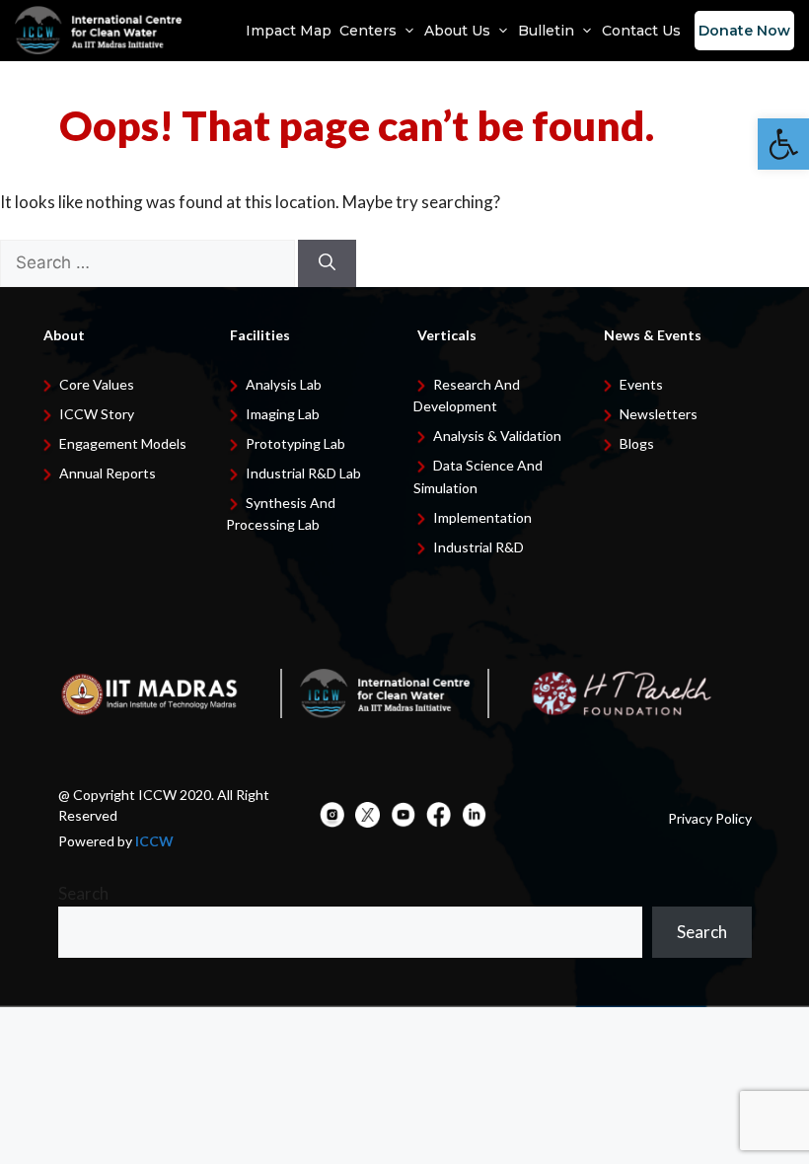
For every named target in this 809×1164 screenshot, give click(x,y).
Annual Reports (107, 473)
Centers (368, 30)
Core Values (96, 384)
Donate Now (744, 30)
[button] (783, 144)
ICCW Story (96, 413)
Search (83, 893)
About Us (457, 30)
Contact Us (641, 30)
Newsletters (659, 413)
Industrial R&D (478, 547)
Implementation (482, 517)
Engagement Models (122, 443)
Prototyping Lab (295, 443)
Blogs (637, 443)
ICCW (154, 841)
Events (641, 384)
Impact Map (288, 30)
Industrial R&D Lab (303, 473)
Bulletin (546, 30)
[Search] (327, 263)
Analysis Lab (284, 384)
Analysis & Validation (497, 435)
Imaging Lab (283, 413)
